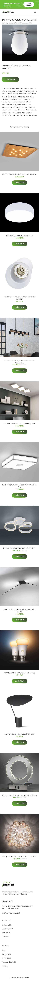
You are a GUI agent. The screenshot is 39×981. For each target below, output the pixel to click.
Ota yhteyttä (6, 954)
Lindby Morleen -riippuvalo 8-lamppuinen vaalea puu (19, 361)
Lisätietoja (10, 79)
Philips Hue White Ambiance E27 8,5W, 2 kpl (19, 673)
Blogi (3, 950)
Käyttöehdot (6, 958)
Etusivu (4, 23)
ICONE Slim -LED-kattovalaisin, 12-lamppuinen (19, 174)
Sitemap (4, 966)
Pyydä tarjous (29, 4)
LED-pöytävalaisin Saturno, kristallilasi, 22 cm (19, 795)
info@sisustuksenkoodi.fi (11, 913)
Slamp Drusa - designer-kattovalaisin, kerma (20, 856)
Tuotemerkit (6, 933)
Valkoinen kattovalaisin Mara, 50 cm (19, 236)
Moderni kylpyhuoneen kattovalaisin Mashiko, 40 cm (19, 486)
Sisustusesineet (7, 929)
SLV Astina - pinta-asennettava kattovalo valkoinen (19, 298)
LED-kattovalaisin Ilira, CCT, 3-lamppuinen (19, 424)
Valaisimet (14, 65)
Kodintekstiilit (6, 925)
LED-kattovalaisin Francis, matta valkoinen (19, 548)
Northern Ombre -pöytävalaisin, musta (19, 734)
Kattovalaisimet (24, 65)
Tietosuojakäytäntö (9, 962)
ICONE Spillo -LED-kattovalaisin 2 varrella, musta (19, 610)
